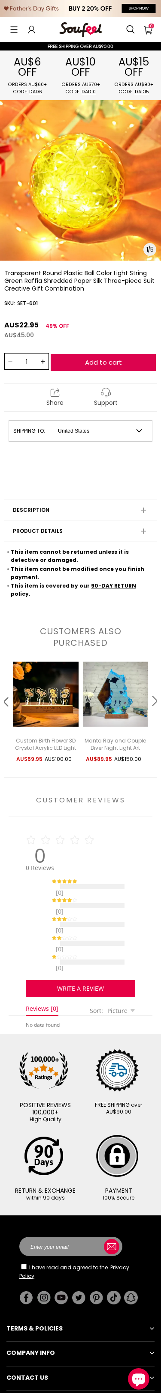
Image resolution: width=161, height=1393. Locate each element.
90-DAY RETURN (113, 585)
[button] (13, 29)
